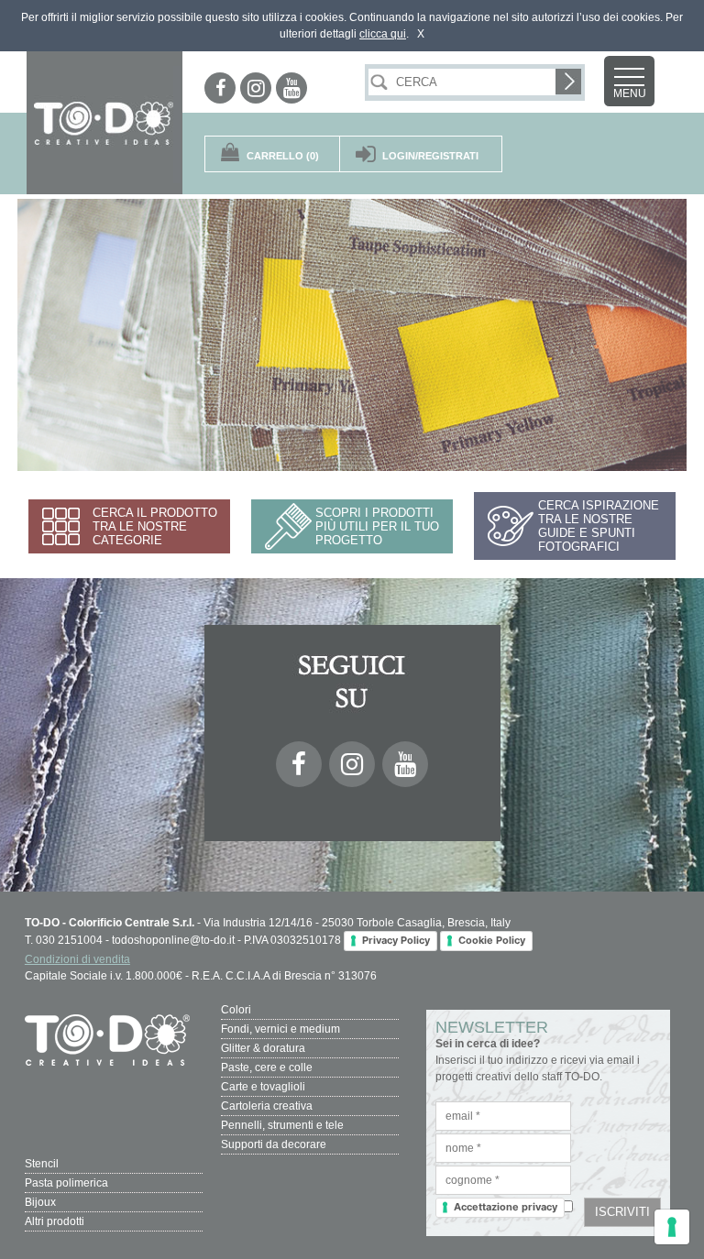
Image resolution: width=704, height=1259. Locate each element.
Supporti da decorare (273, 1144)
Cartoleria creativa (267, 1106)
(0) (283, 155)
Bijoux (40, 1202)
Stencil (42, 1163)
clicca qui (382, 33)
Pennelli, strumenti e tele (282, 1125)
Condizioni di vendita (77, 959)
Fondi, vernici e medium (280, 1029)
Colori (236, 1009)
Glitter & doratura (263, 1048)
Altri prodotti (54, 1221)
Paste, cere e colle (267, 1067)
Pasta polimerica (66, 1183)
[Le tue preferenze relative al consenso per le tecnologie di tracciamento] (671, 1227)
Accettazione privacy (505, 1206)
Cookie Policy (491, 940)
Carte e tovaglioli (263, 1086)
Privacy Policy (396, 940)
